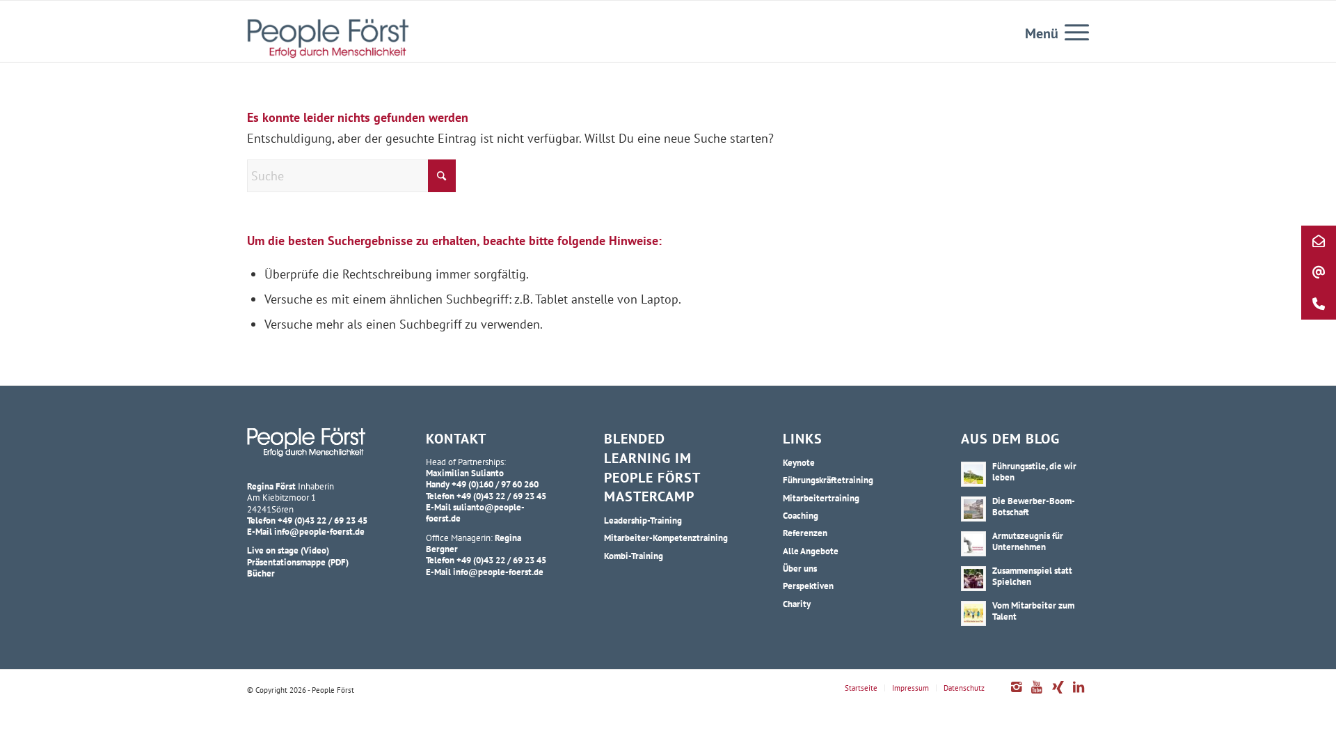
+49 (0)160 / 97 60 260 (495, 483)
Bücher (261, 573)
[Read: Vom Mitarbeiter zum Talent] (973, 613)
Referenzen (805, 532)
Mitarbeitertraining (821, 497)
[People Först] (327, 38)
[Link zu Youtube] (1036, 694)
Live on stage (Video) (288, 550)
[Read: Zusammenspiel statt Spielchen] (973, 578)
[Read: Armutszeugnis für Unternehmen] (973, 543)
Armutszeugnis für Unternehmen (1027, 541)
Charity (797, 603)
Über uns (800, 568)
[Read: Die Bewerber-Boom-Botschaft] (973, 509)
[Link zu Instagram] (1015, 694)
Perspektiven (808, 585)
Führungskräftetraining (828, 479)
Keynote (799, 462)
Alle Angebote (810, 550)
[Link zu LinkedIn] (1078, 694)
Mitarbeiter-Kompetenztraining (666, 537)
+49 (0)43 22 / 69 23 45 (322, 520)
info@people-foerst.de (319, 531)
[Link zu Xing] (1057, 694)
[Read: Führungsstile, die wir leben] (973, 474)
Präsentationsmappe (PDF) (298, 561)
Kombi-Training (633, 555)
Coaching (800, 515)
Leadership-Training (643, 520)
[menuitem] (1072, 31)
